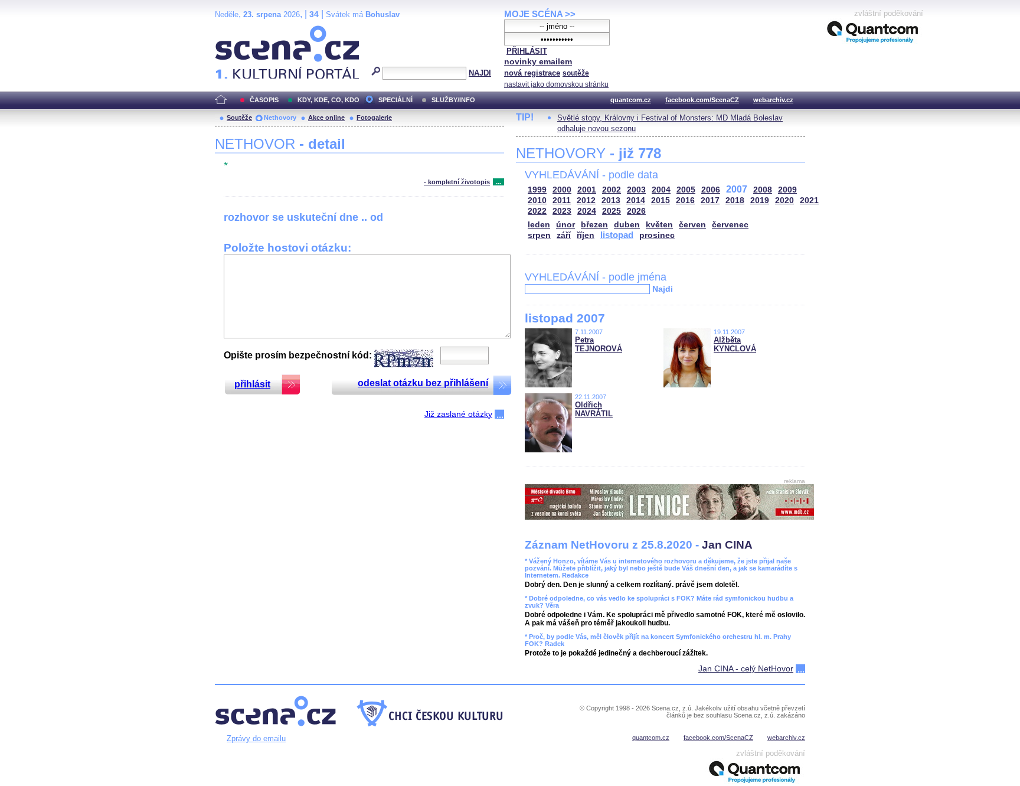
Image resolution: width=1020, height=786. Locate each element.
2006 (710, 189)
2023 (561, 211)
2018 (734, 200)
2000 (561, 189)
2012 (586, 200)
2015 (660, 200)
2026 (636, 211)
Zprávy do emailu (256, 738)
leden (539, 224)
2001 (586, 189)
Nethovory (280, 117)
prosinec (657, 235)
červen (692, 224)
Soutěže (239, 117)
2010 (537, 200)
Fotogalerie (374, 117)
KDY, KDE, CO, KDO (328, 99)
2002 (611, 189)
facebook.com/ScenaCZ (702, 99)
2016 (685, 200)
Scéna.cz (235, 30)
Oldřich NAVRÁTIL (594, 409)
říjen (585, 235)
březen (594, 224)
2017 (710, 200)
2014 (635, 200)
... (498, 181)
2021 (809, 200)
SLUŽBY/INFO (453, 99)
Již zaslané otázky (458, 414)
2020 (784, 200)
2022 (537, 211)
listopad (616, 235)
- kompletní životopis (457, 181)
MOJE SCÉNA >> (540, 14)
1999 (537, 189)
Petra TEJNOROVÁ (598, 344)
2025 (611, 211)
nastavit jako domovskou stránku (556, 84)
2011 (561, 200)
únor (565, 224)
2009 (787, 189)
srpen (539, 235)
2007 (736, 189)
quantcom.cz (630, 99)
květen (659, 224)
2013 (610, 200)
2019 (759, 200)
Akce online (326, 117)
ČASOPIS (264, 99)
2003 (636, 189)
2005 (685, 189)
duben (627, 224)
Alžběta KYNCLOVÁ (735, 344)
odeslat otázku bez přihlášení (423, 383)
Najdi (662, 288)
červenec (730, 224)
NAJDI (480, 73)
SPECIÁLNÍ (395, 99)
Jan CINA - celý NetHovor (745, 668)
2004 (661, 189)
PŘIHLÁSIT (526, 51)
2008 (762, 189)
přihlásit (252, 384)
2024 (586, 211)
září (564, 235)
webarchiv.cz (773, 99)
